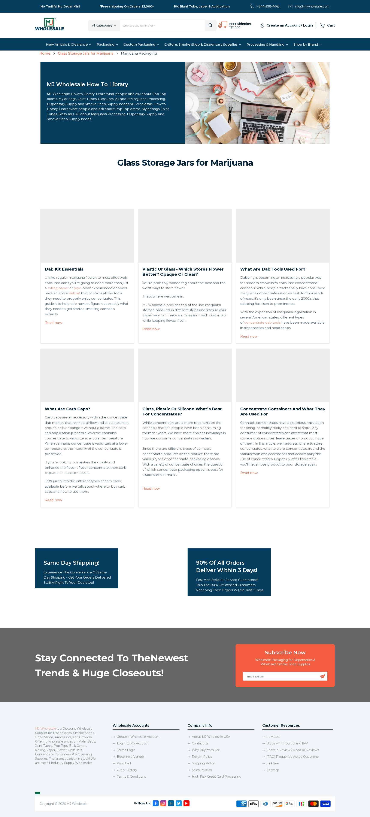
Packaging (106, 44)
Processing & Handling (266, 44)
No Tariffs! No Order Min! (60, 6)
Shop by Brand (306, 44)
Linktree (273, 763)
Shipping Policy (203, 763)
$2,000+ (236, 27)
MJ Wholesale (45, 729)
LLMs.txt (273, 737)
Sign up (322, 676)
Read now (53, 323)
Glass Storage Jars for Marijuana (85, 53)
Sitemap (273, 770)
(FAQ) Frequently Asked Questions (292, 757)
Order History (127, 770)
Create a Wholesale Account (138, 737)
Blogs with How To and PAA (287, 743)
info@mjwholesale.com (312, 6)
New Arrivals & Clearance (67, 44)
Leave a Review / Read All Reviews (293, 750)
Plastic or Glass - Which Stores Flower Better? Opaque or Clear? (183, 272)
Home (44, 53)
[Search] (210, 25)
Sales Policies (202, 770)
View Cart (124, 763)
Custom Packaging (140, 44)
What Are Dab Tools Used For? (272, 269)
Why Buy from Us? (206, 750)
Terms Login (126, 750)
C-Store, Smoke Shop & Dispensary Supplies (201, 44)
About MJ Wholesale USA (211, 737)
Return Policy (202, 757)
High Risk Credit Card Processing (216, 776)
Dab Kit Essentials (64, 269)
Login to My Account (133, 743)
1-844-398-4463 (268, 6)
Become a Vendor (130, 757)
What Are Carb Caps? (67, 408)
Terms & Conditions (131, 776)
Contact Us (200, 743)
